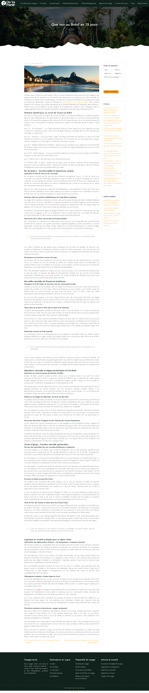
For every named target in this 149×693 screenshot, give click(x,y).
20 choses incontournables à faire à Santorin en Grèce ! (113, 130)
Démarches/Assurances (70, 3)
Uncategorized (28, 63)
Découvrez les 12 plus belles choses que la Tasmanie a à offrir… (111, 110)
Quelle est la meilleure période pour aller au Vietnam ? (111, 223)
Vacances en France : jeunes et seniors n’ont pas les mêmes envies (112, 173)
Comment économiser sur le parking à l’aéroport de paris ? (113, 145)
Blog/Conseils (142, 3)
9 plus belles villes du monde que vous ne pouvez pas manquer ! (113, 138)
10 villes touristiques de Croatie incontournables (112, 116)
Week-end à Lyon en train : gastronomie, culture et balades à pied (81, 641)
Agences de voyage (105, 3)
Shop (133, 3)
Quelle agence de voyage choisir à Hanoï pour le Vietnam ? (112, 215)
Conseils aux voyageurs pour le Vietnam (111, 209)
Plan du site (74, 692)
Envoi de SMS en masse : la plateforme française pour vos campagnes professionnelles (113, 164)
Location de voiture (121, 3)
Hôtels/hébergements (88, 3)
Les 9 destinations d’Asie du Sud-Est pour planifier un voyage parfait (113, 123)
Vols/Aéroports (55, 3)
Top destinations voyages (28, 3)
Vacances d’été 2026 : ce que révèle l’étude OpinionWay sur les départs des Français (113, 182)
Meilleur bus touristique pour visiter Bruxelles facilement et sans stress (111, 202)
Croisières (43, 3)
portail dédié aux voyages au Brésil (75, 102)
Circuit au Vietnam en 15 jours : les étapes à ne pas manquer (43, 641)
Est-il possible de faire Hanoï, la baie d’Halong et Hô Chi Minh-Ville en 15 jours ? (112, 154)
